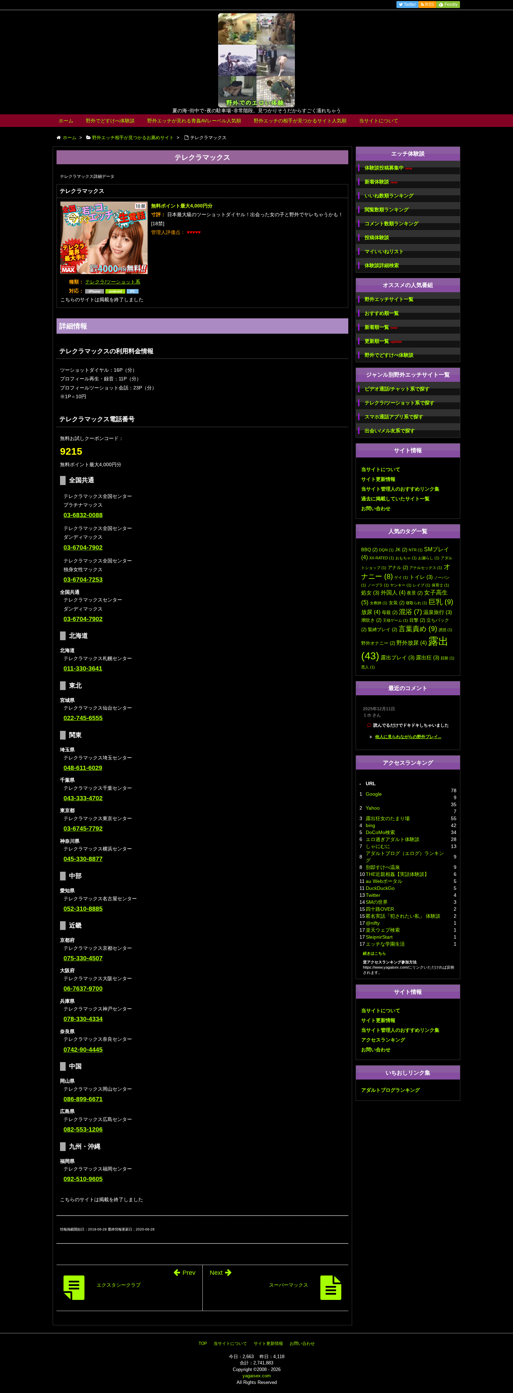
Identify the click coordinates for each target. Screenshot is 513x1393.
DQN (386, 550)
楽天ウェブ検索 (383, 930)
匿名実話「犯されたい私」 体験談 (403, 916)
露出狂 (427, 657)
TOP (203, 1343)
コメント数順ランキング (391, 223)
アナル (398, 567)
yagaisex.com (257, 1375)
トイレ (421, 577)
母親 (389, 612)
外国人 (393, 592)
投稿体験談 (377, 237)
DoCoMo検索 (380, 832)
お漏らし (428, 558)
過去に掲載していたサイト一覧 (395, 498)
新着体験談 (381, 181)
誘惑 (445, 630)
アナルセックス (425, 568)
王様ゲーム (395, 620)
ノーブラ (378, 585)
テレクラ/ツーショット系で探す (399, 402)
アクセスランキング (383, 1040)
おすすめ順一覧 (382, 313)
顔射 (447, 658)
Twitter (373, 895)
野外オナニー (378, 643)
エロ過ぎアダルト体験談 (392, 839)
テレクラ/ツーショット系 (112, 282)
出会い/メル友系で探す (390, 430)
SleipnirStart (379, 937)
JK (401, 549)
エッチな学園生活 (385, 944)
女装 (396, 602)
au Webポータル (384, 881)
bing (370, 825)
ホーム (66, 120)
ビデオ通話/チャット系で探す (397, 388)
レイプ (421, 585)
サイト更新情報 (378, 479)
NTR (416, 550)
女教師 (378, 603)
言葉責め (418, 629)
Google (374, 794)
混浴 (410, 611)
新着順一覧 (381, 327)
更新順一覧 (383, 341)
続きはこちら (374, 953)
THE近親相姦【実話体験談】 (397, 874)
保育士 (440, 585)
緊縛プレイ (382, 629)
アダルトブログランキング (390, 1090)
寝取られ (416, 603)
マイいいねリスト (384, 251)
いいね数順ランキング (389, 195)
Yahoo (373, 808)
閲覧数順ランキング (387, 209)
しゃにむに (378, 846)
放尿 (370, 612)
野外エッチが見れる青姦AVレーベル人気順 (194, 120)
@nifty (373, 923)
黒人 (368, 667)
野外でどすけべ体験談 (110, 120)
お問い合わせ (376, 508)
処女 (370, 593)
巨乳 (441, 602)
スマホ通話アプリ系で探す (394, 416)
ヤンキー (400, 585)
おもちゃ (406, 558)
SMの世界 (377, 902)
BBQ (369, 549)
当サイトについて (378, 120)
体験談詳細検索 (382, 265)
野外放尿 (411, 642)
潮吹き (371, 620)
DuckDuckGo (380, 888)
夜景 (415, 593)
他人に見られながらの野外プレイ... (408, 736)
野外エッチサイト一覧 (389, 299)
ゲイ (401, 577)
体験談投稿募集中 (388, 168)
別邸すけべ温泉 (383, 867)
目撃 (417, 620)
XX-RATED (381, 558)
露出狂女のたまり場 (388, 818)
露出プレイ (398, 657)
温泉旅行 (437, 612)
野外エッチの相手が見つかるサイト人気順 (300, 120)
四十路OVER (380, 909)
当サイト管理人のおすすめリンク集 (400, 489)
